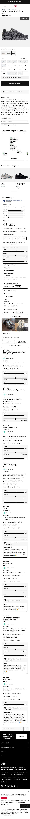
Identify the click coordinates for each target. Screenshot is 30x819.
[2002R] (7, 175)
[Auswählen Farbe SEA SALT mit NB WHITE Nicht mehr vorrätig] (3, 53)
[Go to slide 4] (16, 3)
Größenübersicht (24, 58)
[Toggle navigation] (2, 6)
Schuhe (8, 9)
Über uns (3, 751)
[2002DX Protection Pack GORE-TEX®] (21, 175)
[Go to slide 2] (14, 3)
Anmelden (21, 736)
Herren (3, 9)
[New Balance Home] (15, 6)
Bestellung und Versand (7, 747)
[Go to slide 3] (15, 3)
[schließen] (28, 791)
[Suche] (23, 6)
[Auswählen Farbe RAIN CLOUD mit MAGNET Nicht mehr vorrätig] (8, 53)
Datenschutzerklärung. (9, 815)
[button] (5, 6)
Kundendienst (5, 743)
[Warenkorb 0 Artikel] (27, 6)
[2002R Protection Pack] (15, 32)
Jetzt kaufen (19, 1)
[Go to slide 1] (13, 3)
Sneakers (14, 9)
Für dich (3, 756)
